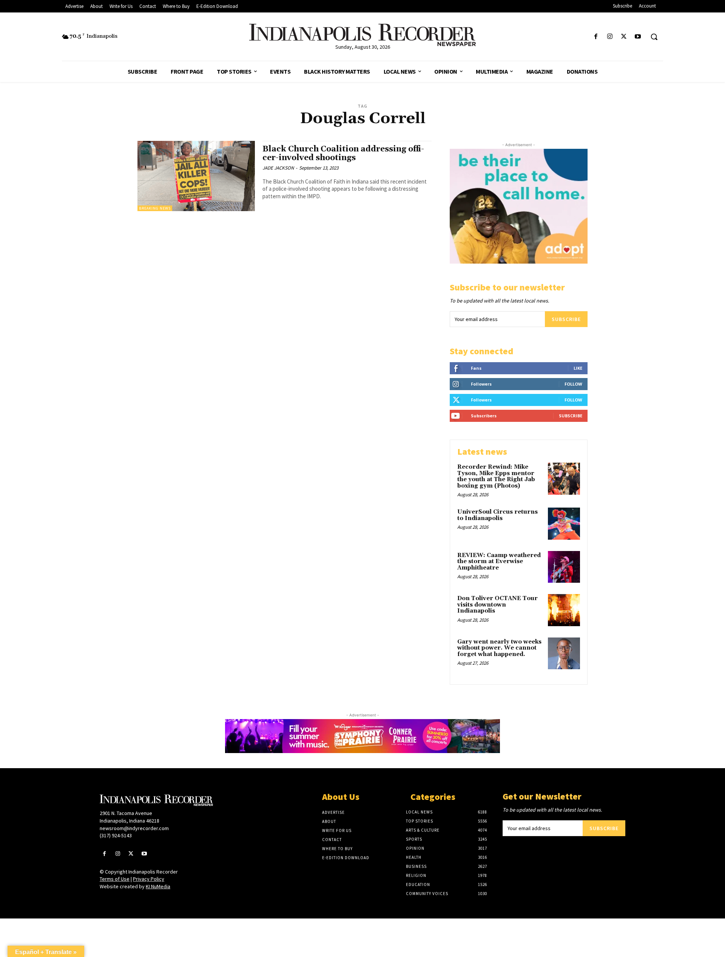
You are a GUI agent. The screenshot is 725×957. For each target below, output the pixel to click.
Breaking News (155, 208)
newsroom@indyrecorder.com (134, 828)
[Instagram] (610, 37)
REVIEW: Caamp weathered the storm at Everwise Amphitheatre (499, 561)
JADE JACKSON (278, 168)
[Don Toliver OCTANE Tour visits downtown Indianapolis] (564, 610)
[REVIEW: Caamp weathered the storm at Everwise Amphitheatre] (564, 567)
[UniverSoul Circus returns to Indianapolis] (564, 524)
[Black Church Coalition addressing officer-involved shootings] (196, 176)
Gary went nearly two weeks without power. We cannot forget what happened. (499, 648)
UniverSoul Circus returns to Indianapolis (497, 515)
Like (578, 368)
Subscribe (566, 319)
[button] (654, 37)
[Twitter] (624, 37)
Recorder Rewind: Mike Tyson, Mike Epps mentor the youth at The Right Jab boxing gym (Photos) (496, 476)
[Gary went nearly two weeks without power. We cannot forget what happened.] (564, 653)
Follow (573, 384)
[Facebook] (596, 37)
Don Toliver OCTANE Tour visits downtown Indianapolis (497, 604)
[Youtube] (638, 37)
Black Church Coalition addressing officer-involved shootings (343, 153)
